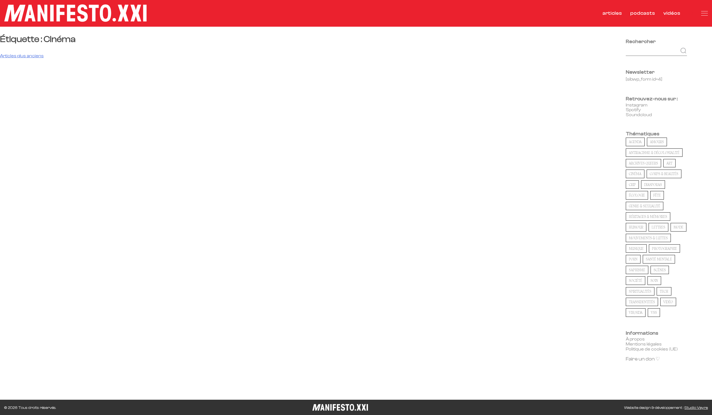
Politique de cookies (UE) (652, 349)
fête (657, 195)
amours (657, 142)
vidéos (671, 13)
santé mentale (659, 259)
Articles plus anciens (22, 55)
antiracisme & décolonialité (654, 152)
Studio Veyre (696, 408)
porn (633, 259)
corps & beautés (664, 174)
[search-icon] (691, 13)
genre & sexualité (644, 206)
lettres (658, 227)
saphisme (637, 270)
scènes (660, 270)
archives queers (643, 163)
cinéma (635, 174)
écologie (637, 195)
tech (664, 291)
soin (654, 280)
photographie (664, 248)
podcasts (642, 13)
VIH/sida (635, 312)
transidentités (642, 302)
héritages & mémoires (648, 216)
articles (612, 13)
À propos (635, 339)
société (635, 280)
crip (632, 184)
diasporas (653, 184)
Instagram (636, 105)
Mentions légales (644, 344)
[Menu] (704, 13)
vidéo (668, 302)
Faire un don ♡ (643, 359)
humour (636, 227)
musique (636, 248)
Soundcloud (639, 114)
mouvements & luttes (648, 238)
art (669, 163)
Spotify (633, 109)
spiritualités (640, 291)
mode (678, 227)
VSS (654, 312)
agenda (635, 142)
